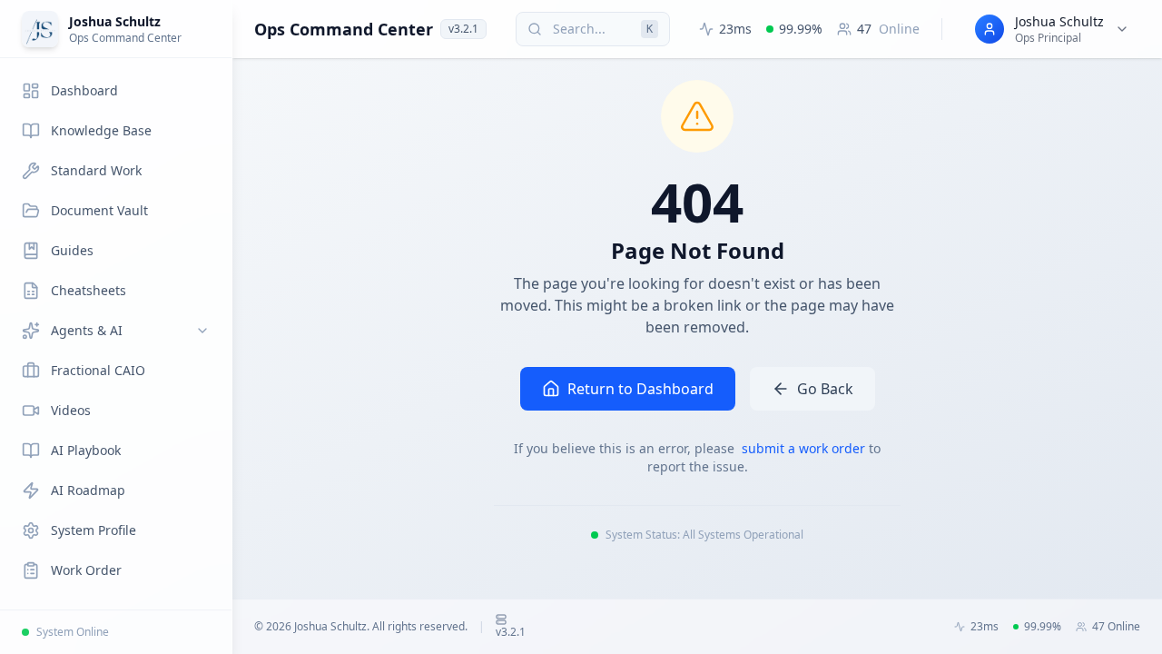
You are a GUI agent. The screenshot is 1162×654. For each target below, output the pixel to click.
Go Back (825, 389)
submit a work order (805, 448)
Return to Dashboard (640, 389)
